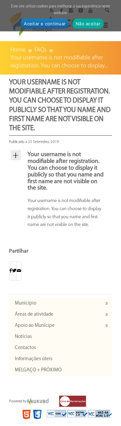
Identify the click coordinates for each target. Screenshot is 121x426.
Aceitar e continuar (45, 23)
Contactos (25, 347)
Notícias (23, 336)
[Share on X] (14, 271)
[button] (60, 172)
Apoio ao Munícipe (35, 325)
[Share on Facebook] (10, 271)
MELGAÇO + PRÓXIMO (38, 370)
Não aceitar (88, 23)
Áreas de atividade (34, 314)
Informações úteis (33, 359)
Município (25, 303)
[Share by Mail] (19, 271)
